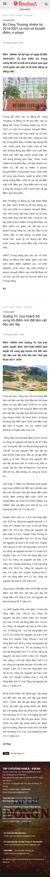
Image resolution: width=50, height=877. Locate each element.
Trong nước (27, 15)
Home (5, 15)
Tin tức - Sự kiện (15, 15)
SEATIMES (8, 850)
